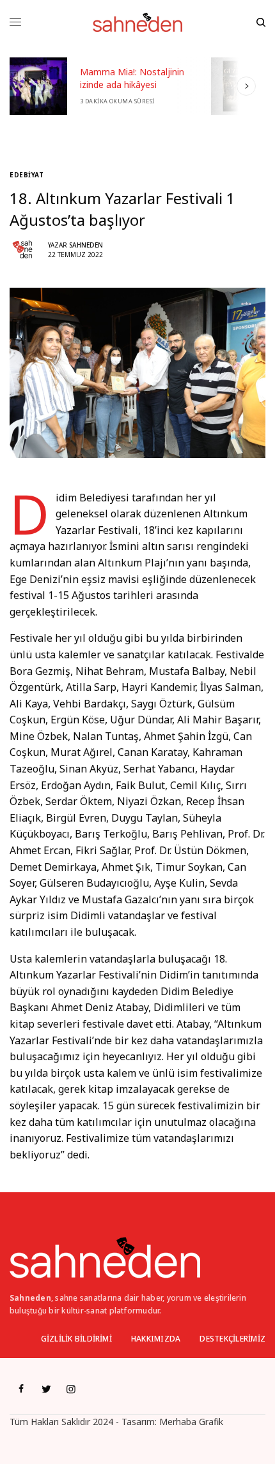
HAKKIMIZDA (155, 1338)
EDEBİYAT (26, 175)
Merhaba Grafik (191, 1422)
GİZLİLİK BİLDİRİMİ (76, 1338)
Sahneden (86, 244)
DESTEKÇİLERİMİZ (232, 1338)
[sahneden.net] (137, 22)
